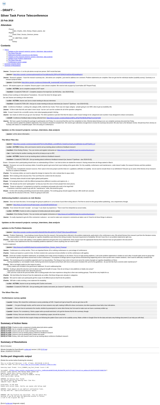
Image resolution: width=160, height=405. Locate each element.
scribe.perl (27, 349)
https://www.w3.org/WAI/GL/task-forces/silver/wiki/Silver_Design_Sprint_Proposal (39, 247)
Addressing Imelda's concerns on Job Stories (23, 55)
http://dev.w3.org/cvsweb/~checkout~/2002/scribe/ (38, 364)
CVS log (44, 349)
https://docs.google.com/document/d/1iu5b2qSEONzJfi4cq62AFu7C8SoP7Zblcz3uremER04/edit (45, 232)
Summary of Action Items (12, 64)
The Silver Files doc (14, 53)
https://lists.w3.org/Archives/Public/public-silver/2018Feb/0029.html (35, 205)
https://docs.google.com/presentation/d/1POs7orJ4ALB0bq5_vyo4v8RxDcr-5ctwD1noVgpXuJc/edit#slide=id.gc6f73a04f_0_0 (54, 144)
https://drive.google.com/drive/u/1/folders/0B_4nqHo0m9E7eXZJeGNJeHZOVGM (48, 82)
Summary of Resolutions (12, 65)
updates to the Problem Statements (19, 58)
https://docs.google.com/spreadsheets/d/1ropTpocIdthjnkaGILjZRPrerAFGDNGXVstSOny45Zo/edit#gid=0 (47, 74)
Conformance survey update (17, 62)
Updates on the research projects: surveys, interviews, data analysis (30, 51)
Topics (6, 49)
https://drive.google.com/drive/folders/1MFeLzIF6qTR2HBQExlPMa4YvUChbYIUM (74, 118)
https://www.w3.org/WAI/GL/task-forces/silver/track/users (75, 150)
